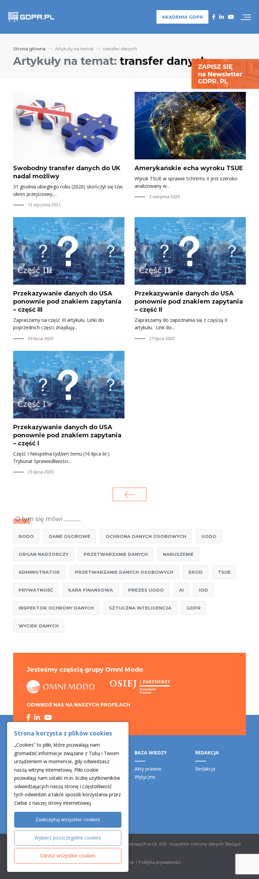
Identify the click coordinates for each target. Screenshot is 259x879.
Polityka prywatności (159, 862)
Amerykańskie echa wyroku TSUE (189, 168)
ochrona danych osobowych (146, 536)
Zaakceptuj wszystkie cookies (67, 819)
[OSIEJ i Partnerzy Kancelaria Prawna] (140, 687)
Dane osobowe (69, 536)
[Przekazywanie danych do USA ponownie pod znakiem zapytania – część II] (190, 251)
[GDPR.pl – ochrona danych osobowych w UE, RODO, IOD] (31, 17)
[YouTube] (231, 17)
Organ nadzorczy (43, 554)
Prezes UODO (146, 590)
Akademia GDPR (182, 17)
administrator (39, 572)
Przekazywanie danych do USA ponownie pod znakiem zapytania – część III (67, 301)
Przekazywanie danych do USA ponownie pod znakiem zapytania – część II (189, 301)
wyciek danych (39, 625)
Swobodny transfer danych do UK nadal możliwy (66, 172)
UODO (209, 536)
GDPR (193, 608)
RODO (26, 536)
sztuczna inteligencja (140, 608)
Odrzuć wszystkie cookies (68, 855)
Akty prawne (148, 769)
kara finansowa (90, 590)
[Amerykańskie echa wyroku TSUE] (190, 125)
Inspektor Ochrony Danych (56, 608)
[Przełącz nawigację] (246, 17)
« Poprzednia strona (129, 494)
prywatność (36, 590)
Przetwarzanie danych (116, 554)
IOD (203, 590)
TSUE (224, 572)
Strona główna (29, 48)
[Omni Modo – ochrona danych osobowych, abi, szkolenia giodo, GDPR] (61, 687)
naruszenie (178, 554)
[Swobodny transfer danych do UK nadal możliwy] (68, 125)
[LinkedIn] (221, 17)
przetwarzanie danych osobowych (124, 572)
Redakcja (205, 769)
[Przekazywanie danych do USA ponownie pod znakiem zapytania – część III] (68, 251)
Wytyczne (145, 777)
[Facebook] (213, 17)
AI (181, 590)
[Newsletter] (225, 73)
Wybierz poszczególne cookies (67, 837)
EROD (196, 572)
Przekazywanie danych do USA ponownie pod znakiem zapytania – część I (67, 435)
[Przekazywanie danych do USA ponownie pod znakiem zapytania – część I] (68, 384)
